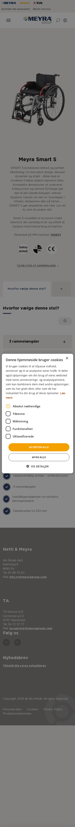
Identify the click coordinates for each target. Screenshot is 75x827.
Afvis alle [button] (39, 457)
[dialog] (37, 413)
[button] (37, 466)
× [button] (66, 358)
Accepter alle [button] (39, 447)
